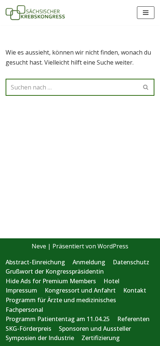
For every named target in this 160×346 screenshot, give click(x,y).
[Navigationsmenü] (145, 12)
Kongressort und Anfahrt (80, 290)
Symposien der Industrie (40, 338)
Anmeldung (89, 262)
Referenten (133, 319)
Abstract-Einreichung (35, 262)
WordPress (112, 246)
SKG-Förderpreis (28, 328)
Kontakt (134, 290)
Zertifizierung (100, 338)
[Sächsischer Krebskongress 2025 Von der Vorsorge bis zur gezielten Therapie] (35, 12)
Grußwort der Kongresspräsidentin (55, 271)
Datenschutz (131, 262)
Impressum (21, 290)
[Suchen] (146, 87)
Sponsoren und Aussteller (95, 328)
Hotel (111, 281)
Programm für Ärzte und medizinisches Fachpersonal (61, 305)
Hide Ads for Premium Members (51, 281)
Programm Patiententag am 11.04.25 (58, 319)
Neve (39, 246)
